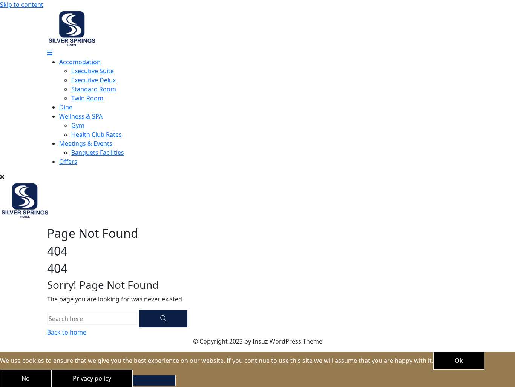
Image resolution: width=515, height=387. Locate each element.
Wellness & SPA (81, 116)
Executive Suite (92, 71)
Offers (68, 161)
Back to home (66, 332)
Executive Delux (93, 80)
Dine (65, 107)
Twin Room (87, 98)
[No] (154, 381)
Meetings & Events (85, 143)
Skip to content (21, 4)
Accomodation (80, 62)
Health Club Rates (96, 134)
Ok (459, 360)
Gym (77, 125)
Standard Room (93, 89)
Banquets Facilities (97, 152)
